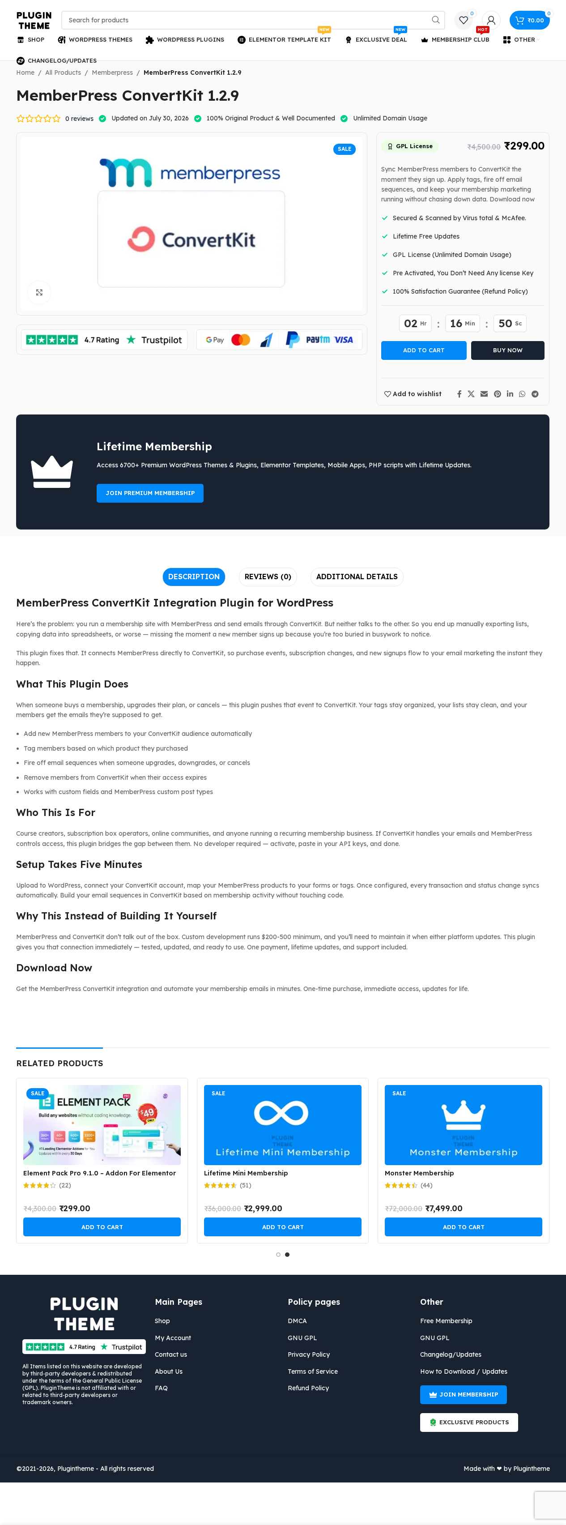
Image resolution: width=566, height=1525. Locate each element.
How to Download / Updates (463, 1371)
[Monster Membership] (463, 1125)
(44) (427, 1185)
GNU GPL (302, 1338)
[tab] (194, 577)
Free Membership (446, 1321)
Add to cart (424, 350)
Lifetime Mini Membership (246, 1173)
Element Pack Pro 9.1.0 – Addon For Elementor (99, 1173)
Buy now (508, 350)
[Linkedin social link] (510, 394)
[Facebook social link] (459, 394)
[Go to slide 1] (278, 1254)
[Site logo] (34, 20)
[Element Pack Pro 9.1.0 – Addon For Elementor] (102, 1125)
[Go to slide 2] (287, 1254)
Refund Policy (308, 1388)
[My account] (491, 20)
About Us (169, 1371)
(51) (245, 1185)
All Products (63, 72)
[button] (102, 1226)
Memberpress (112, 72)
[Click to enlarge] (39, 292)
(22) (65, 1185)
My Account (173, 1338)
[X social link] (471, 394)
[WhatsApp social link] (522, 394)
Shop (162, 1321)
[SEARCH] (435, 20)
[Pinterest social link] (497, 394)
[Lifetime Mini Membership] (283, 1125)
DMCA (297, 1321)
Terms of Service (313, 1371)
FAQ (161, 1388)
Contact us (171, 1354)
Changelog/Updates (450, 1354)
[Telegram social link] (534, 394)
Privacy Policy (309, 1354)
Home (25, 72)
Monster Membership (419, 1173)
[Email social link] (484, 394)
